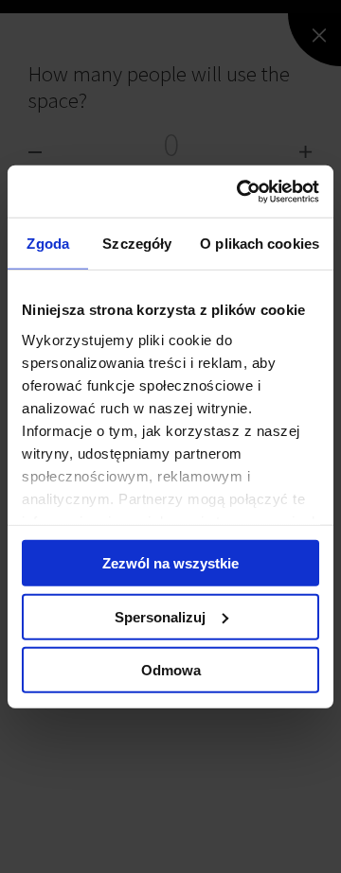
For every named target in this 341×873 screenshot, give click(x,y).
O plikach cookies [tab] (259, 244)
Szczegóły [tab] (136, 244)
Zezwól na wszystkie (170, 563)
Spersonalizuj (160, 616)
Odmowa (171, 670)
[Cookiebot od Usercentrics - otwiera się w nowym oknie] (240, 191)
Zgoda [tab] (48, 244)
